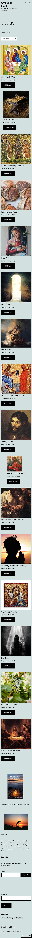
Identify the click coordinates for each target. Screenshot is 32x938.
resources (10, 849)
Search (3, 871)
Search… (4, 894)
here (9, 865)
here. (27, 804)
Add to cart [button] (8, 85)
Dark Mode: (25, 936)
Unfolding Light (8, 927)
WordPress (18, 931)
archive (19, 847)
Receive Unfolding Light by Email (12, 918)
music (27, 849)
